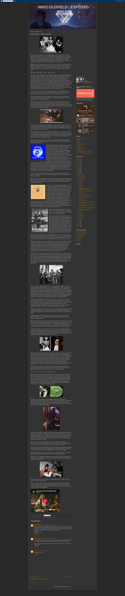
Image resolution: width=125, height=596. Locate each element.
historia (39, 517)
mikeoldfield (48, 517)
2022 (79, 165)
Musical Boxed (80, 237)
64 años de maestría (82, 200)
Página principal (80, 138)
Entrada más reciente (35, 576)
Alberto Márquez (37, 538)
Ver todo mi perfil (86, 83)
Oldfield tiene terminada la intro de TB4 (86, 207)
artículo (36, 517)
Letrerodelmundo (37, 524)
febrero (80, 215)
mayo (80, 186)
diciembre (81, 175)
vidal (35, 550)
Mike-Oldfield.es (80, 236)
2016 (79, 219)
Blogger (69, 586)
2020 (79, 168)
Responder (36, 534)
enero (80, 217)
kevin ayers (43, 517)
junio (80, 185)
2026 (79, 158)
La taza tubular (81, 198)
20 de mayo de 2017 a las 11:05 (48, 524)
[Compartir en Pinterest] (50, 515)
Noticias (79, 139)
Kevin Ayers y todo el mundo (84, 197)
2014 (79, 223)
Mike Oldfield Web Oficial (82, 233)
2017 (79, 173)
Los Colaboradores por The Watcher (84, 151)
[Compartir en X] (47, 515)
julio (79, 183)
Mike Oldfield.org (80, 234)
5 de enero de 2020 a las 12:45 (43, 550)
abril (80, 212)
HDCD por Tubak (80, 150)
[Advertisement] (85, 52)
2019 (79, 170)
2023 (79, 163)
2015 (79, 221)
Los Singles (79, 145)
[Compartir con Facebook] (48, 515)
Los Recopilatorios (81, 144)
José (85, 78)
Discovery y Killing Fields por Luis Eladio (85, 152)
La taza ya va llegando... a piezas (85, 195)
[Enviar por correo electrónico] (44, 515)
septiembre (81, 180)
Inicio (52, 576)
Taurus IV (79, 239)
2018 (79, 171)
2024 (79, 161)
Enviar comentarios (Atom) (41, 579)
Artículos (79, 142)
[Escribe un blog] (46, 515)
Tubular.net (79, 240)
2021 (79, 166)
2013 (79, 224)
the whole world (52, 517)
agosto (80, 181)
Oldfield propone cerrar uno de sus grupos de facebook (85, 189)
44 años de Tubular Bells (83, 193)
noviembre (81, 176)
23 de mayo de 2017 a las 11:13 (47, 538)
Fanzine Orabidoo (80, 148)
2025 (79, 159)
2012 (79, 226)
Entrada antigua (68, 576)
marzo (80, 214)
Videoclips (79, 147)
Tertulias (79, 141)
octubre (80, 178)
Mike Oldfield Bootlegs (81, 231)
